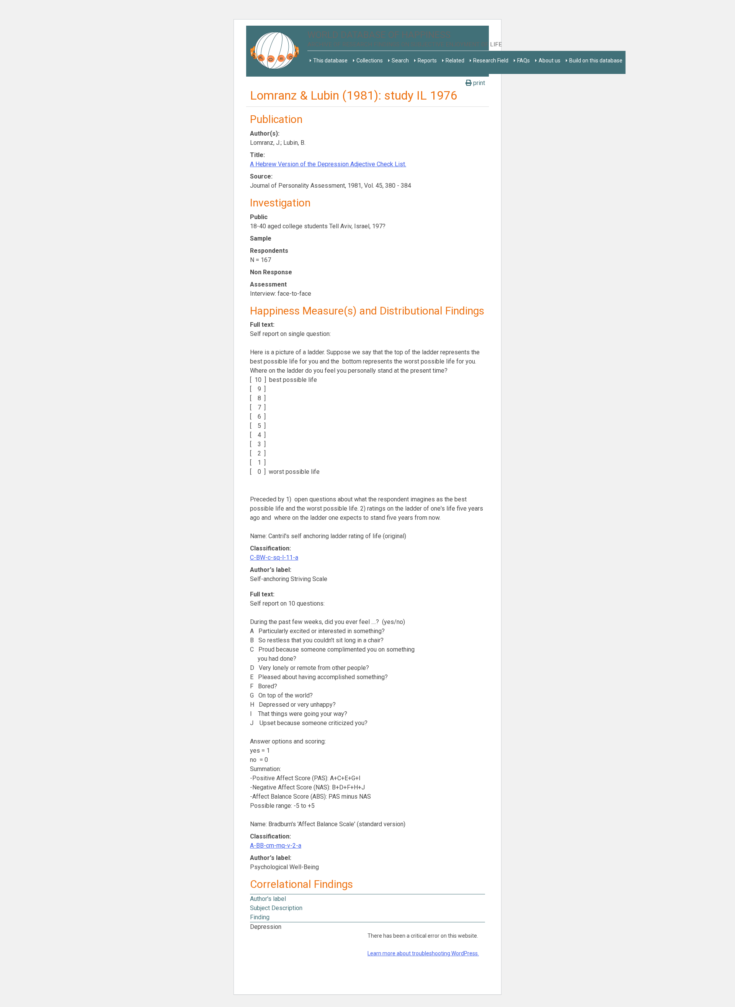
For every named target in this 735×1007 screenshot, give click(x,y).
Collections (369, 60)
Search (400, 60)
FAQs (523, 60)
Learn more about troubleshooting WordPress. (423, 953)
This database (330, 60)
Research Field (490, 60)
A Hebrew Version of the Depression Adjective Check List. (328, 164)
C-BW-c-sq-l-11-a (274, 557)
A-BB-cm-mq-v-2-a (275, 845)
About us (549, 60)
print (478, 83)
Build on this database (595, 60)
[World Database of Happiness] (276, 51)
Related (455, 60)
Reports (427, 60)
